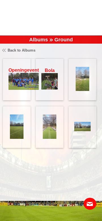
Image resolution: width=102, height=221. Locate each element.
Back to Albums (21, 50)
